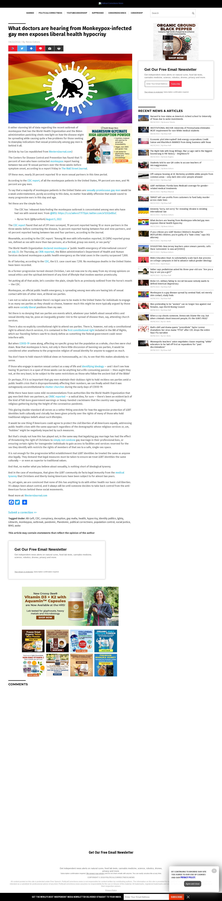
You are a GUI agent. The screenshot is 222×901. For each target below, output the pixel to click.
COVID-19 (24, 343)
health (82, 518)
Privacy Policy (111, 890)
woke (18, 525)
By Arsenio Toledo (168, 122)
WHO (11, 525)
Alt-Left (30, 518)
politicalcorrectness (50, 13)
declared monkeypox (55, 248)
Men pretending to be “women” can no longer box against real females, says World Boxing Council (180, 305)
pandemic (50, 522)
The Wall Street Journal (74, 168)
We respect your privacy (95, 873)
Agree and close (192, 884)
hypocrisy (92, 518)
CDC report (33, 180)
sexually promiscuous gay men (104, 190)
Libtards (13, 522)
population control (104, 522)
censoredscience (117, 13)
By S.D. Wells (166, 322)
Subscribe (176, 897)
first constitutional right (81, 330)
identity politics (107, 518)
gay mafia (72, 518)
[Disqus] (70, 726)
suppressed (98, 13)
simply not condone (64, 440)
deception (59, 518)
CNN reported (46, 251)
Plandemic (63, 522)
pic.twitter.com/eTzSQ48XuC (100, 213)
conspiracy (47, 518)
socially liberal (28, 307)
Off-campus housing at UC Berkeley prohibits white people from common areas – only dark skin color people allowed (181, 175)
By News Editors (167, 169)
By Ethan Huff (166, 134)
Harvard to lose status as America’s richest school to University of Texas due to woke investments (180, 117)
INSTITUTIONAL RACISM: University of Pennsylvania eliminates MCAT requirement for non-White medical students (180, 129)
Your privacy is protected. (23, 572)
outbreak (38, 522)
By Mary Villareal (167, 192)
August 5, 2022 (54, 219)
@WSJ (53, 213)
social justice (123, 522)
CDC (47, 261)
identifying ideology (93, 366)
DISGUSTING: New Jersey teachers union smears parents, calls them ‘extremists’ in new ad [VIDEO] (180, 247)
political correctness (81, 522)
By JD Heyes (165, 264)
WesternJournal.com (60, 151)
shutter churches (54, 386)
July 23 (15, 251)
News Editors (33, 42)
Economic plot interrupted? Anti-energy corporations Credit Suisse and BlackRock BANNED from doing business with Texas (180, 140)
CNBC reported (57, 396)
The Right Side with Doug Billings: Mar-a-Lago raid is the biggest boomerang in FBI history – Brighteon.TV (181, 152)
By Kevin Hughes (167, 157)
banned (30, 13)
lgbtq (120, 518)
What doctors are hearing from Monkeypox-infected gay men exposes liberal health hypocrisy (179, 221)
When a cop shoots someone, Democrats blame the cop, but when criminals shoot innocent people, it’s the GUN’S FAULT (179, 317)
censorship (137, 13)
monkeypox (56, 161)
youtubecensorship (77, 13)
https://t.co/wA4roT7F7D (71, 213)
